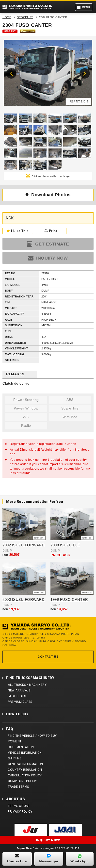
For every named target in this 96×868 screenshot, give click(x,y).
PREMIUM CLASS (20, 702)
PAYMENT (15, 741)
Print (53, 231)
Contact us (17, 861)
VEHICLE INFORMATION (25, 752)
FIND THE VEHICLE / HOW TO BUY (32, 735)
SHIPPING (14, 758)
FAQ (9, 729)
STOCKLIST (25, 17)
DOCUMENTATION (21, 747)
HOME (6, 17)
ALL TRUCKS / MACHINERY (27, 685)
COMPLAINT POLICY (22, 781)
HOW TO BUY (17, 714)
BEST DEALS (17, 696)
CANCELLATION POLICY (25, 775)
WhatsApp (79, 861)
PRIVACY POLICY (20, 811)
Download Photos (51, 194)
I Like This (20, 231)
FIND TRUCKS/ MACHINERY (30, 678)
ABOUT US (15, 799)
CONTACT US (48, 656)
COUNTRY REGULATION (25, 769)
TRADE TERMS (18, 786)
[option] (48, 74)
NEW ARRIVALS (19, 690)
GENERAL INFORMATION (25, 764)
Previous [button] (11, 73)
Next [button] (85, 73)
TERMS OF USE (19, 806)
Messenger (49, 861)
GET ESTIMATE (51, 244)
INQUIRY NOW (51, 258)
